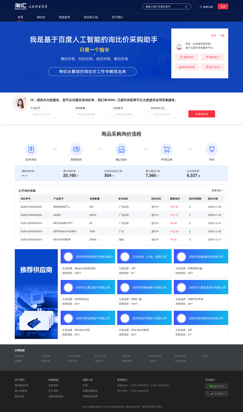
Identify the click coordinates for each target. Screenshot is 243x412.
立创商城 (45, 355)
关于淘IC (20, 379)
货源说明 (53, 385)
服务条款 (20, 396)
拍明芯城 (126, 355)
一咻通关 (152, 360)
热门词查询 (21, 390)
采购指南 (53, 379)
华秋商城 (19, 355)
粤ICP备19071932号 (152, 406)
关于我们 (117, 17)
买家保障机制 (55, 396)
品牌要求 (118, 108)
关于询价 (53, 390)
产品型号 (35, 108)
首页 (20, 17)
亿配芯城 (72, 360)
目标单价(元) (158, 108)
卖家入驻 (88, 379)
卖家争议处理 (90, 396)
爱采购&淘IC (22, 385)
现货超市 (64, 17)
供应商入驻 (91, 17)
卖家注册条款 (90, 390)
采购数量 (80, 108)
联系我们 (122, 379)
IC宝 (85, 385)
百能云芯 (99, 360)
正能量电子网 (154, 355)
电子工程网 (100, 355)
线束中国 (45, 360)
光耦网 (18, 360)
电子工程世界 (74, 355)
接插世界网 (127, 360)
